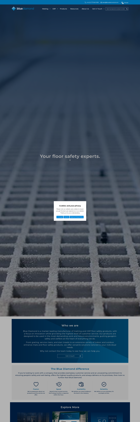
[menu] (73, 9)
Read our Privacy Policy (76, 217)
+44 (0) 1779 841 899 (93, 2)
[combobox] (116, 8)
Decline (66, 217)
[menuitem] (46, 9)
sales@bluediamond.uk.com (110, 2)
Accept (60, 217)
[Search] (127, 9)
